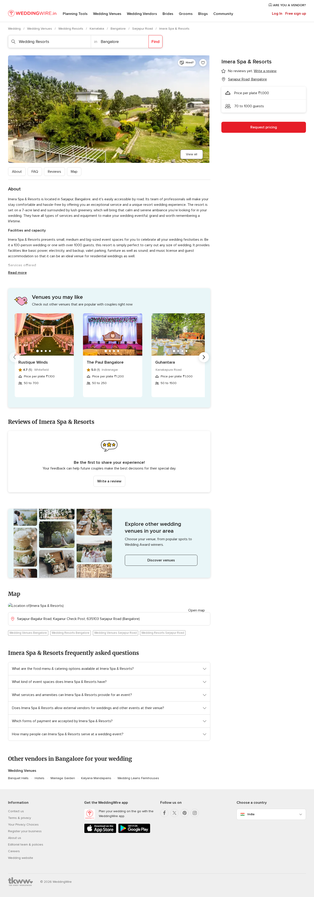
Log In (277, 13)
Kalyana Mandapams (96, 778)
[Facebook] (164, 813)
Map (74, 171)
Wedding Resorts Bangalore (70, 633)
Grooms (186, 13)
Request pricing (263, 127)
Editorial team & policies (25, 844)
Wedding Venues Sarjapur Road (115, 633)
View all (191, 154)
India (250, 814)
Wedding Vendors (142, 13)
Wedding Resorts (71, 29)
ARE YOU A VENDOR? (289, 5)
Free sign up (295, 13)
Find (155, 41)
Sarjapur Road (143, 29)
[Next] (204, 357)
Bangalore (119, 29)
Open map (196, 610)
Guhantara (165, 362)
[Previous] (14, 357)
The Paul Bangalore (105, 362)
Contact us (16, 811)
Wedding (15, 29)
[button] (109, 461)
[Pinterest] (184, 813)
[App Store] (100, 832)
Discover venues (161, 560)
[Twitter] (174, 813)
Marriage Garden (63, 778)
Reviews (54, 171)
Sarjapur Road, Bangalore (247, 79)
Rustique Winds (33, 362)
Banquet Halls (18, 778)
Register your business (25, 831)
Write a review (109, 481)
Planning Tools (75, 13)
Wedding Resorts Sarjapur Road (162, 633)
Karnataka (97, 29)
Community (223, 13)
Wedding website (20, 858)
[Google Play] (134, 832)
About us (14, 838)
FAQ (34, 171)
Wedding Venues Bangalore (28, 633)
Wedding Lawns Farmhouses (138, 778)
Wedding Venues (107, 13)
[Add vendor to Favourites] (203, 62)
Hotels (39, 778)
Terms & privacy (19, 818)
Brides (168, 13)
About (17, 171)
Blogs (203, 13)
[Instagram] (195, 813)
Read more (17, 272)
